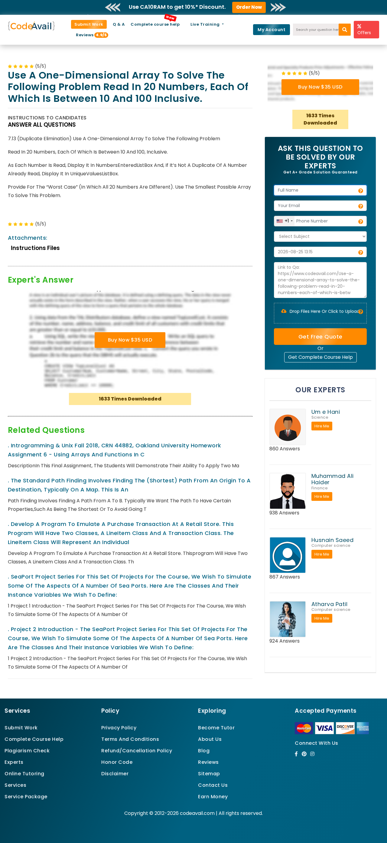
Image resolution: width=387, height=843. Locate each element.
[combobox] (284, 221)
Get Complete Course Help (320, 357)
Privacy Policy (118, 727)
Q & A (119, 24)
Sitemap (209, 773)
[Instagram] (312, 754)
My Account (271, 30)
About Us (210, 739)
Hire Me (321, 426)
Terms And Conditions (130, 739)
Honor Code (116, 762)
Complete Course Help (34, 739)
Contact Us (213, 785)
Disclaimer (114, 773)
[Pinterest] (304, 754)
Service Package (26, 796)
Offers (364, 33)
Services (15, 785)
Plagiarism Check (27, 750)
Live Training (205, 24)
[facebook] (296, 754)
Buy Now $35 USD (130, 339)
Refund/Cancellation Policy (136, 750)
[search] (345, 30)
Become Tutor (216, 727)
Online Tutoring (24, 773)
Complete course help (155, 24)
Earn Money (213, 796)
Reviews (87, 35)
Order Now (249, 7)
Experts (14, 762)
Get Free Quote (320, 336)
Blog (204, 750)
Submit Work (88, 24)
